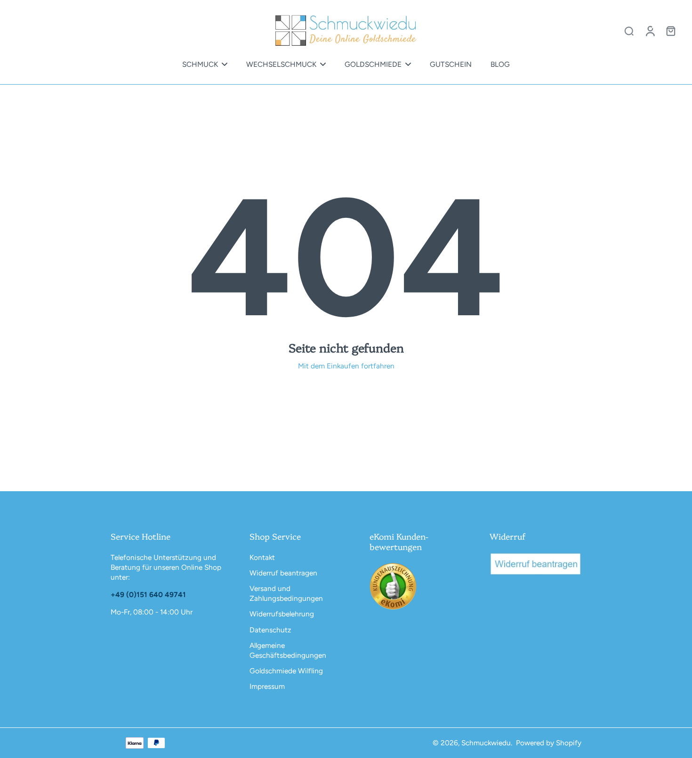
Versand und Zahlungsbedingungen (286, 593)
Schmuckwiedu (486, 742)
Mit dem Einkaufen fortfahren (346, 365)
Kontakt (262, 557)
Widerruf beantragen (283, 572)
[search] (629, 30)
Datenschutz (270, 629)
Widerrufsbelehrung (281, 613)
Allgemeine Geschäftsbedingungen (287, 650)
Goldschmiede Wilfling (286, 670)
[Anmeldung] (649, 30)
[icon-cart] (670, 30)
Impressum (267, 686)
